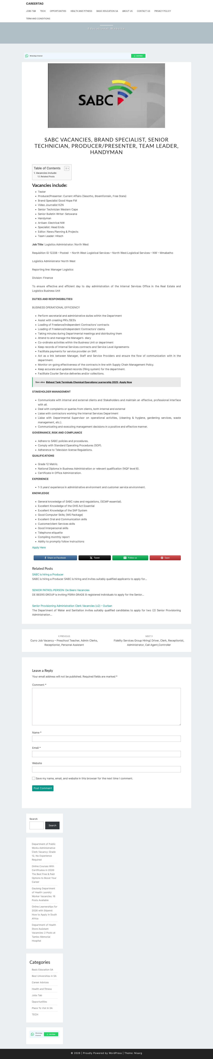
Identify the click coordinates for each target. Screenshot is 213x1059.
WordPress (115, 1053)
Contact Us (143, 11)
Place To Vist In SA (42, 1008)
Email (36, 747)
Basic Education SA (107, 11)
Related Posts (48, 176)
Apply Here (39, 547)
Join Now (139, 56)
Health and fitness (81, 11)
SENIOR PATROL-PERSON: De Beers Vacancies (60, 590)
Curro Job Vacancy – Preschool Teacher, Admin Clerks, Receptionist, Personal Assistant (64, 640)
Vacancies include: (46, 172)
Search (34, 818)
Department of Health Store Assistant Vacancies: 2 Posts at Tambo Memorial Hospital (44, 932)
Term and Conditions (38, 18)
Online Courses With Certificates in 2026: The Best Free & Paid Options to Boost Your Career (44, 874)
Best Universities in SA (44, 976)
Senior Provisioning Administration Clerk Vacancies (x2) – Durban (72, 605)
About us (127, 11)
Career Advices (40, 982)
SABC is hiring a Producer (47, 574)
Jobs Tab (31, 11)
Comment (39, 684)
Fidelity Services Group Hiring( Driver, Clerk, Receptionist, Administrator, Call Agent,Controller (149, 640)
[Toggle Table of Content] (65, 168)
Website (37, 763)
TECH (42, 11)
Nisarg (138, 1053)
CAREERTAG (34, 3)
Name (36, 732)
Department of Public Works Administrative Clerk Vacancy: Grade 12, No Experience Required (44, 852)
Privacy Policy (162, 11)
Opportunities (58, 11)
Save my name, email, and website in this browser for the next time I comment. (84, 778)
